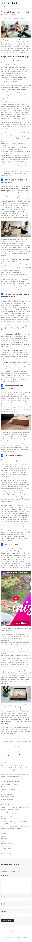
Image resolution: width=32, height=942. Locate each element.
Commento (5, 875)
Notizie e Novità (5, 846)
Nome (3, 896)
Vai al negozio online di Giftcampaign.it (16, 937)
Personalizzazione (6, 848)
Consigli (3, 836)
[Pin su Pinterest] (18, 746)
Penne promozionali (6, 792)
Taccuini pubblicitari (7, 794)
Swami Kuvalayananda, (8, 73)
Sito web (3, 912)
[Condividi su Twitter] (15, 746)
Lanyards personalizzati (7, 799)
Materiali (3, 841)
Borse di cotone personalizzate (9, 784)
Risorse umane (5, 851)
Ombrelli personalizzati (7, 796)
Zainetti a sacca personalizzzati (9, 787)
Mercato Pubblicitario (7, 843)
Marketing (12, 741)
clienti (28, 741)
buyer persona (19, 241)
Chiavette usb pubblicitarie (8, 789)
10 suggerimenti (10, 322)
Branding (23, 741)
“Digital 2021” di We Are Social (15, 493)
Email (3, 904)
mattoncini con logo (21, 405)
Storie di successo (6, 853)
